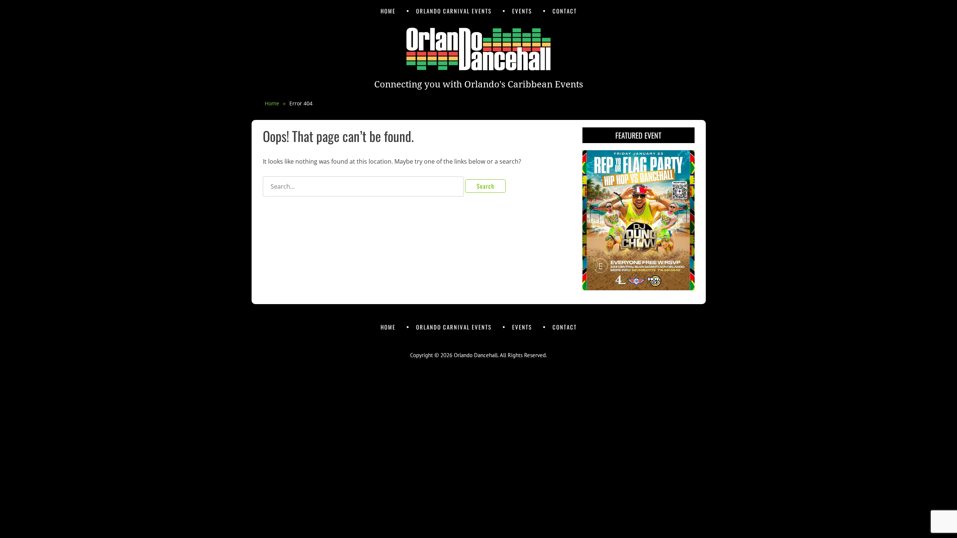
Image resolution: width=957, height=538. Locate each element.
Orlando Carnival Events (454, 11)
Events (522, 11)
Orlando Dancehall (476, 355)
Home (388, 11)
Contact (565, 11)
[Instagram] (486, 341)
